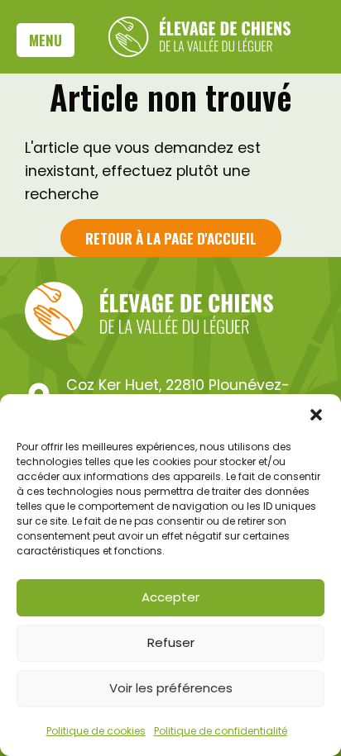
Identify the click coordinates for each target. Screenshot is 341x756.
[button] (316, 415)
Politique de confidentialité (220, 731)
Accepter (170, 597)
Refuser (171, 642)
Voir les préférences (171, 688)
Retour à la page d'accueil (171, 238)
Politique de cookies (96, 731)
